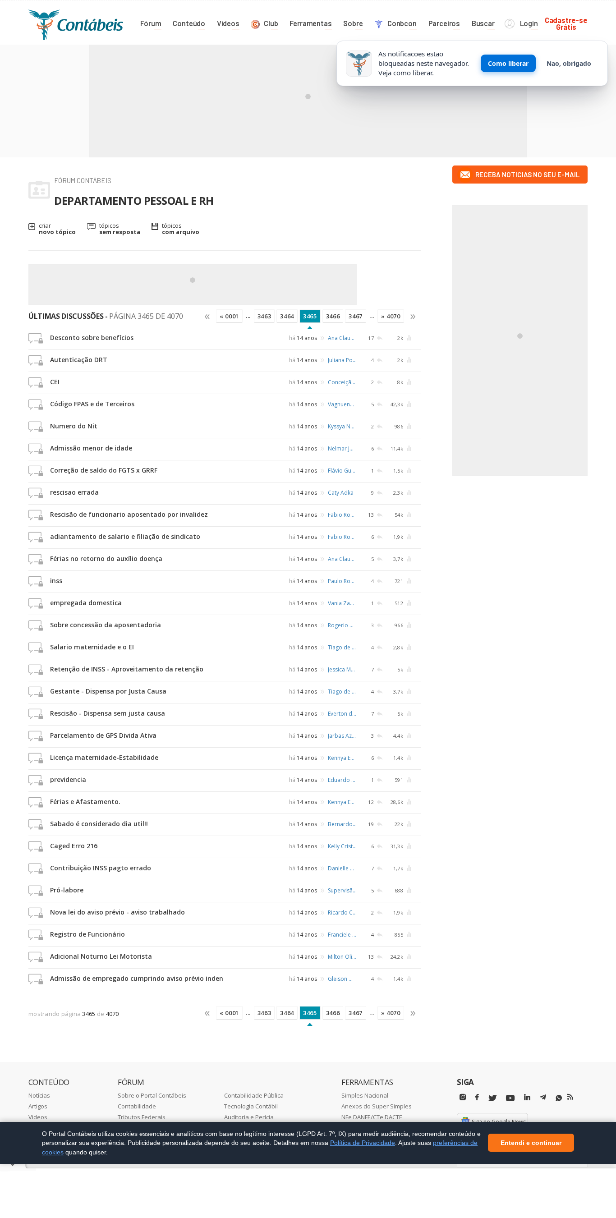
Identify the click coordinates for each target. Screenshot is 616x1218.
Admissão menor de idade (91, 448)
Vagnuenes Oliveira (342, 404)
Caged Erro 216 (73, 845)
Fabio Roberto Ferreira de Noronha (342, 515)
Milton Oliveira (342, 957)
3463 (264, 316)
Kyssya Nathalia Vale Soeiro (342, 426)
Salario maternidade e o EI (92, 647)
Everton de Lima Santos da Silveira (342, 713)
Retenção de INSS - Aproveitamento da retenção (126, 669)
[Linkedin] (527, 1097)
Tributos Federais (141, 1117)
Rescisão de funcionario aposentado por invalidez (129, 514)
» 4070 (390, 316)
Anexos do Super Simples (376, 1106)
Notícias (39, 1095)
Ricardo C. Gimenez (342, 912)
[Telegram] (543, 1098)
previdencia (68, 779)
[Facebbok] (477, 1097)
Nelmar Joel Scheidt (342, 448)
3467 (356, 316)
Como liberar (508, 63)
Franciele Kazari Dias (342, 934)
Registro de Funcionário (87, 934)
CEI (55, 381)
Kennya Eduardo (342, 758)
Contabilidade (137, 1106)
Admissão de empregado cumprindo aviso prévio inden (136, 978)
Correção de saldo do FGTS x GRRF (103, 470)
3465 (310, 316)
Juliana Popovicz (342, 360)
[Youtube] (510, 1098)
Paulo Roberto (342, 581)
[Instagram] (463, 1097)
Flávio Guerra (342, 470)
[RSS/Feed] (570, 1097)
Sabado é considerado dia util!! (99, 823)
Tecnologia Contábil (251, 1106)
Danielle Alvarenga (342, 868)
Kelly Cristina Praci (342, 846)
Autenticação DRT (78, 359)
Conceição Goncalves (342, 382)
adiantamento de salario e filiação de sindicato (125, 536)
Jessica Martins (342, 669)
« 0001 (229, 316)
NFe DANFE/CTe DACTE (371, 1117)
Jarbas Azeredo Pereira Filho (342, 736)
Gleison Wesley (342, 979)
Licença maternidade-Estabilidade (104, 757)
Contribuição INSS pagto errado (100, 868)
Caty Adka (341, 492)
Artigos (37, 1106)
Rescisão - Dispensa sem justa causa (107, 713)
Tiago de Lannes (342, 647)
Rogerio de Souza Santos (342, 625)
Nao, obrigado (569, 63)
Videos (37, 1117)
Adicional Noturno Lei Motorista (101, 956)
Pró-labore (66, 890)
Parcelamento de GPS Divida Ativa (103, 735)
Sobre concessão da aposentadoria (105, 624)
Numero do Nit (73, 426)
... (248, 316)
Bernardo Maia (342, 824)
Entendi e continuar (531, 1143)
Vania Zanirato (342, 603)
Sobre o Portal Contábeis (152, 1095)
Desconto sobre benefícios (91, 337)
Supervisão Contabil (342, 890)
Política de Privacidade (362, 1142)
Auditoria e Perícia (249, 1117)
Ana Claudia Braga (342, 338)
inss (56, 580)
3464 (287, 316)
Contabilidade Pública (254, 1095)
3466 (333, 316)
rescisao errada (74, 492)
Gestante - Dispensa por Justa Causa (108, 691)
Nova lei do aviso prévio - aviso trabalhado (117, 912)
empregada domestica (86, 602)
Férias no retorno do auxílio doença (106, 558)
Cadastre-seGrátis (566, 23)
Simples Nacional (364, 1095)
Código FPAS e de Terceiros (92, 404)
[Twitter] (492, 1098)
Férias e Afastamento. (85, 801)
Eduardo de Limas (342, 780)
